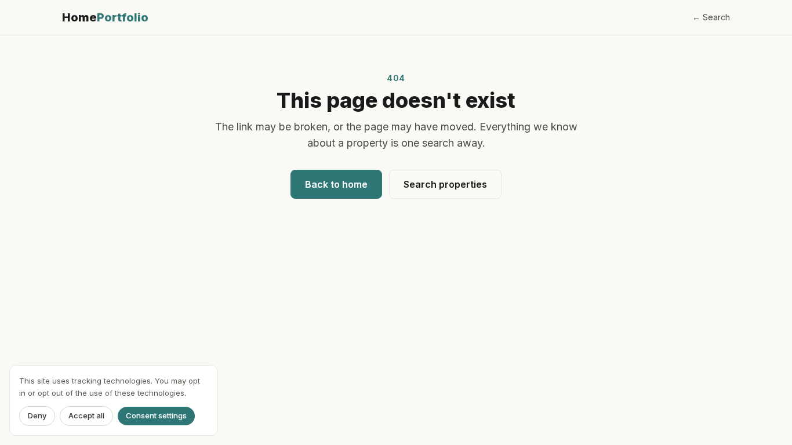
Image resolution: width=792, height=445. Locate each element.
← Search (711, 17)
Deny (37, 416)
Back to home (336, 184)
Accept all (86, 416)
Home (105, 17)
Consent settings (156, 416)
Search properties (445, 184)
